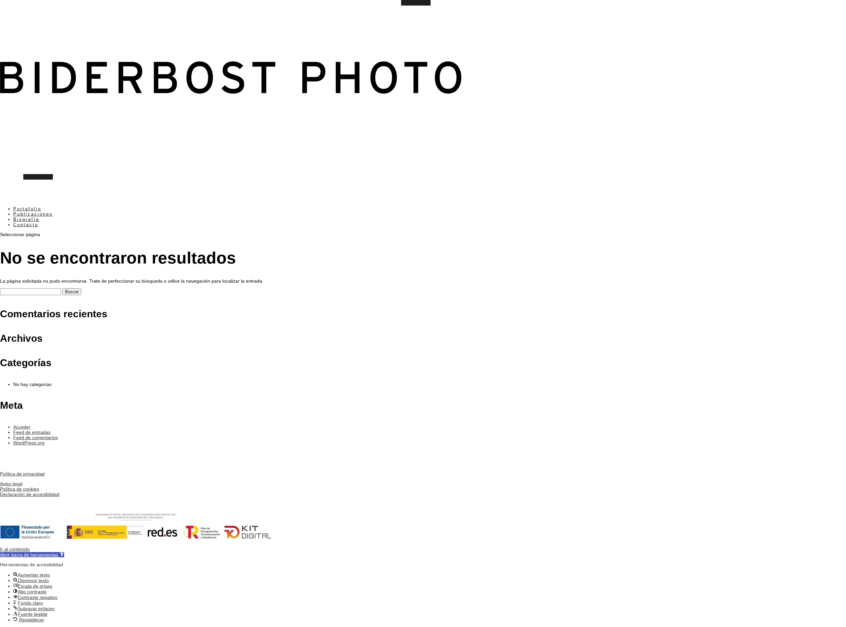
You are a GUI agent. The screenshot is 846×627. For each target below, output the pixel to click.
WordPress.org (29, 442)
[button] (32, 554)
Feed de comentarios (35, 437)
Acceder (21, 427)
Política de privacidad (22, 473)
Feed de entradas (32, 432)
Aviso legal (11, 483)
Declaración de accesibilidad (29, 494)
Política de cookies (19, 489)
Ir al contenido (15, 549)
